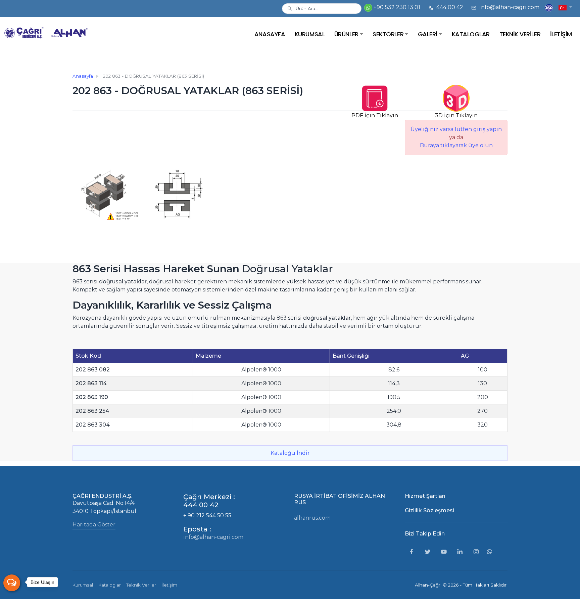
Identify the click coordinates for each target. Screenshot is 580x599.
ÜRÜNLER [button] (346, 34)
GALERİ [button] (427, 34)
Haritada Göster (93, 524)
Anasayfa (82, 76)
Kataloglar (109, 585)
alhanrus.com (312, 518)
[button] (565, 7)
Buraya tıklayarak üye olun (456, 145)
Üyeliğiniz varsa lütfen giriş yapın (456, 129)
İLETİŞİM (561, 34)
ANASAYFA (269, 34)
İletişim (169, 585)
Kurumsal (82, 585)
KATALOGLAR (471, 34)
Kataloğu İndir (290, 453)
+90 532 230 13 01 (396, 7)
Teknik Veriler (141, 585)
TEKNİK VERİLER (519, 34)
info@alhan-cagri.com (508, 7)
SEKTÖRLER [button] (388, 34)
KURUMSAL (310, 34)
